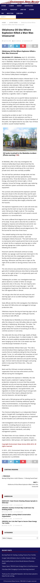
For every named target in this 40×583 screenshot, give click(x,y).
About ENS (10, 13)
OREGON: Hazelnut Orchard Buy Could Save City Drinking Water (18, 508)
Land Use (23, 9)
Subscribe (19, 13)
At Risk (3, 6)
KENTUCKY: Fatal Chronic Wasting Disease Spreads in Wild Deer (19, 502)
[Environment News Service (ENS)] (20, 3)
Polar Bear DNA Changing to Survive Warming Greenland (18, 569)
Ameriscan (8, 496)
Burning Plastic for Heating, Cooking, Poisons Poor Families (19, 555)
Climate (11, 6)
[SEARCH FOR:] (8, 17)
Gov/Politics (29, 6)
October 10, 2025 (7, 525)
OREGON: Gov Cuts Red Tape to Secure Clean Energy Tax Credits (19, 522)
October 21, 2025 (7, 518)
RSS (3, 13)
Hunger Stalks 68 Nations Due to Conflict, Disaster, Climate (19, 558)
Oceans (31, 9)
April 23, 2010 (7, 41)
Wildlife (4, 9)
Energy (19, 6)
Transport (13, 9)
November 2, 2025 (7, 505)
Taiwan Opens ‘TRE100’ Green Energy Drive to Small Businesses (20, 566)
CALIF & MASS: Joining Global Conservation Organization (16, 515)
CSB (17, 155)
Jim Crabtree (17, 41)
